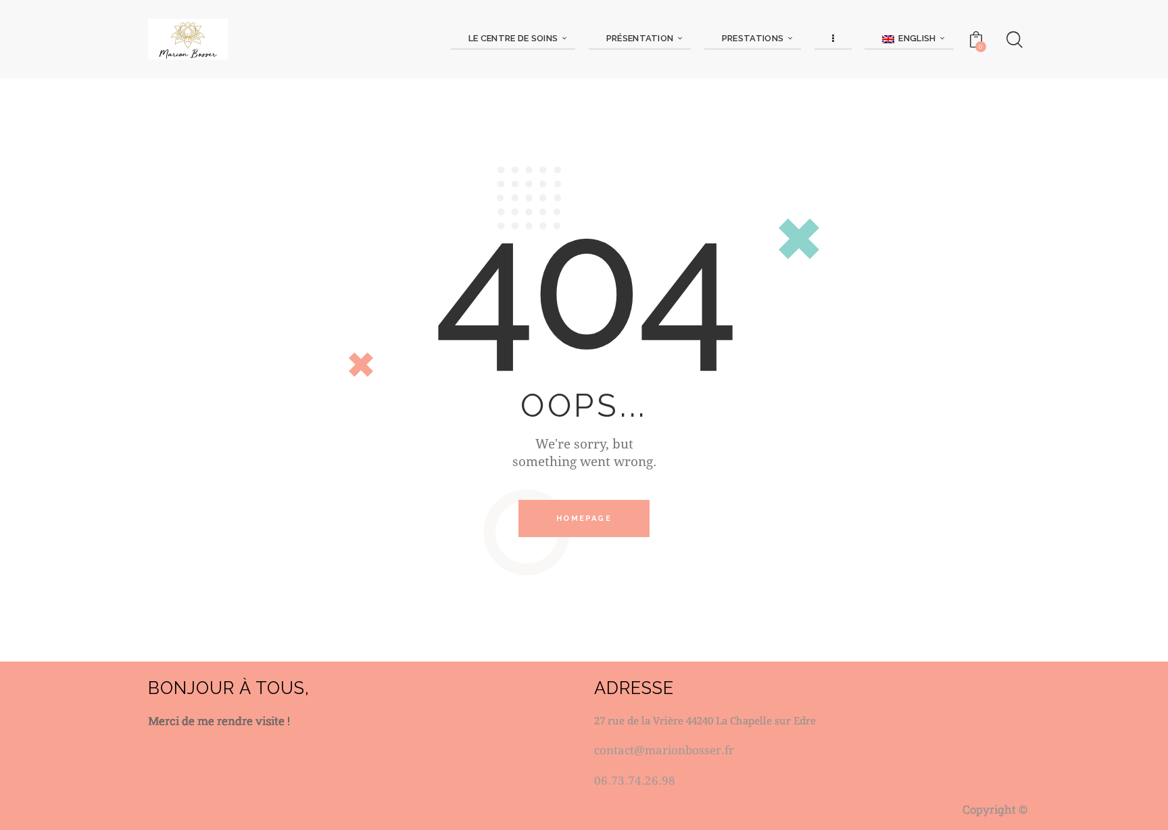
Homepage (584, 518)
